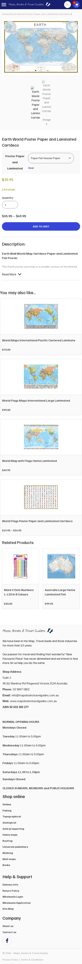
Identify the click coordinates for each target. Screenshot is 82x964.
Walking (7, 852)
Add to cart (41, 226)
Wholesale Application (16, 902)
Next (75, 581)
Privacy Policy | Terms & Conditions (22, 959)
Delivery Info (10, 884)
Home (5, 14)
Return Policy (10, 890)
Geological (9, 822)
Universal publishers (15, 846)
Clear (31, 167)
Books (6, 865)
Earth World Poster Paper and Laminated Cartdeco (40, 14)
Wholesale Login (12, 896)
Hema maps (9, 834)
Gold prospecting (13, 828)
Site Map (8, 908)
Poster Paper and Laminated (15, 162)
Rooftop (7, 840)
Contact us (9, 932)
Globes (6, 804)
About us (7, 926)
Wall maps (9, 859)
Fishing (6, 810)
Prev (7, 581)
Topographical (11, 816)
